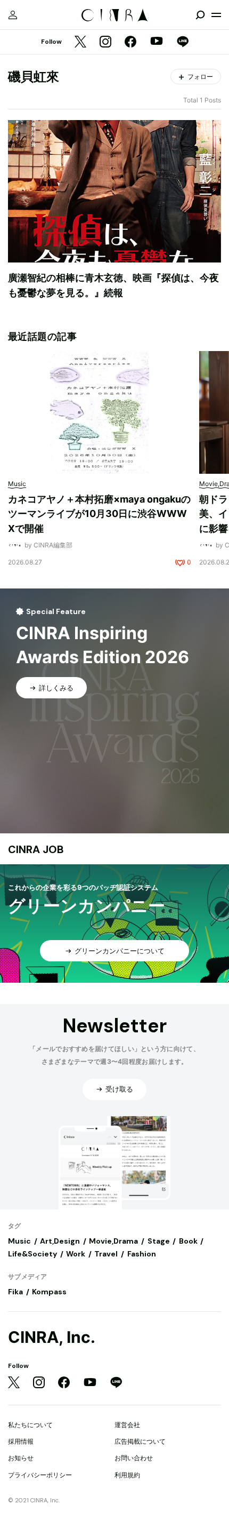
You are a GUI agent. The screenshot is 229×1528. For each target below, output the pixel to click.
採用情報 (21, 1441)
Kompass (49, 1291)
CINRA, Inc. (51, 1337)
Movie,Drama (113, 1241)
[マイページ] (13, 15)
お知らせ (21, 1458)
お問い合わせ (133, 1458)
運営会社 (127, 1425)
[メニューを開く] (216, 15)
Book (188, 1241)
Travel (106, 1254)
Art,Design (60, 1241)
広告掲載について (140, 1441)
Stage (159, 1241)
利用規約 (127, 1475)
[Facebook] (130, 42)
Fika (15, 1291)
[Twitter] (80, 42)
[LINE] (183, 42)
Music (19, 1241)
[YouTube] (156, 42)
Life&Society (32, 1254)
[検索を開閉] (200, 15)
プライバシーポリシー (40, 1475)
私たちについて (30, 1425)
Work (75, 1254)
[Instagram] (105, 42)
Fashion (141, 1254)
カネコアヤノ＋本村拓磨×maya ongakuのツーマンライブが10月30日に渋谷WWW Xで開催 (99, 514)
